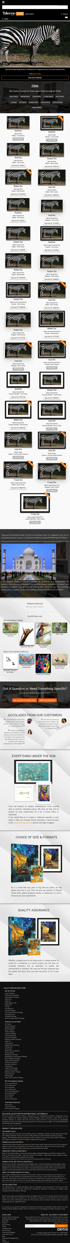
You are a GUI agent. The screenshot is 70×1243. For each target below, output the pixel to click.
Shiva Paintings (9, 1030)
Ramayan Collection (11, 1064)
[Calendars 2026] (15, 1131)
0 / (63, 14)
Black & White (38, 607)
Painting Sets (9, 1066)
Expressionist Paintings (12, 995)
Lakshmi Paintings (10, 1035)
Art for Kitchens (9, 1087)
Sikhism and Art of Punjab (12, 1072)
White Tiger (59, 634)
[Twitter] (58, 1230)
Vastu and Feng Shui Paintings (14, 1077)
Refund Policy (6, 1225)
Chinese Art (8, 1049)
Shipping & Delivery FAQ (9, 1219)
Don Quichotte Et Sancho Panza (59, 667)
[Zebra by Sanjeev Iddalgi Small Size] (18, 122)
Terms (4, 1227)
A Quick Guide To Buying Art (10, 1217)
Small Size (18, 130)
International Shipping (8, 1232)
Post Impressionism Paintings (14, 1012)
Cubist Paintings (10, 993)
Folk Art (7, 1007)
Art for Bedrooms (10, 1085)
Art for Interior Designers (12, 1108)
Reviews (4, 1223)
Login (26, 14)
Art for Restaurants (11, 1093)
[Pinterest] (66, 1230)
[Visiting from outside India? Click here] (47, 1114)
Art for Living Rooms (11, 1083)
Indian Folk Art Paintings (12, 1060)
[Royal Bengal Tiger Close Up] (10, 628)
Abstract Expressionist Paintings (14, 1018)
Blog (3, 1236)
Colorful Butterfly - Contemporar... (27, 666)
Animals (29, 607)
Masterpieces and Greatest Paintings (16, 1056)
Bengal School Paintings (12, 1045)
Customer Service (7, 1234)
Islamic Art (8, 999)
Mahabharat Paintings (11, 1055)
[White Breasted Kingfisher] (43, 633)
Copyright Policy (7, 1228)
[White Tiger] (59, 628)
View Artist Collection (35, 77)
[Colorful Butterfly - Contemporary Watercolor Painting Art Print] (26, 659)
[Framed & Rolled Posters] (22, 1142)
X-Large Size (18, 479)
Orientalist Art (9, 1009)
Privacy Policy (6, 1230)
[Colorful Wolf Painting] (43, 663)
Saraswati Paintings (11, 1037)
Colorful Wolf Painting (43, 674)
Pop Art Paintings (10, 1010)
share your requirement (23, 823)
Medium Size (18, 186)
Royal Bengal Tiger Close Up (10, 635)
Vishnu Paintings (10, 1032)
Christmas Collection (11, 1062)
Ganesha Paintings (10, 1033)
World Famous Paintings (12, 1051)
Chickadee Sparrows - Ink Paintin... (10, 671)
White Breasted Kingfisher (43, 646)
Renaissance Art (10, 1014)
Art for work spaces (11, 1099)
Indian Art (8, 1001)
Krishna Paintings (10, 1026)
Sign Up (31, 14)
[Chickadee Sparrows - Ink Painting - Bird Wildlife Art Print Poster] (10, 661)
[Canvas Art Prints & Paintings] (26, 1151)
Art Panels (8, 1024)
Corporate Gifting (10, 1107)
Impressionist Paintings (12, 997)
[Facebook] (61, 1230)
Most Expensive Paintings (12, 1058)
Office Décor (8, 1105)
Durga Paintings (9, 1074)
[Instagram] (64, 1230)
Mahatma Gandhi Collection (13, 1039)
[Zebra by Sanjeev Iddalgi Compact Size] (52, 150)
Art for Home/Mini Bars (12, 1091)
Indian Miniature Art (10, 1003)
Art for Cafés (9, 1097)
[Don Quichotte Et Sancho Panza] (59, 659)
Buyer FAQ (5, 1221)
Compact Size (52, 158)
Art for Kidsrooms (10, 1089)
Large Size (51, 187)
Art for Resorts (9, 1095)
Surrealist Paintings (10, 1016)
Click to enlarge (7, 65)
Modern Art (8, 1005)
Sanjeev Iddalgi (37, 74)
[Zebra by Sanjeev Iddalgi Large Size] (52, 177)
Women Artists (9, 1053)
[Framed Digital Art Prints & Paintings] (32, 1161)
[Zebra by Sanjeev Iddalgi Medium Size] (18, 260)
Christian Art (8, 1047)
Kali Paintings (9, 1076)
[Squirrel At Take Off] (26, 634)
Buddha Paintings (10, 1028)
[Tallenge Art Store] (13, 14)
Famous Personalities (11, 1070)
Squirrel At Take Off (27, 647)
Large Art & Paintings (11, 1068)
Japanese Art (9, 1043)
